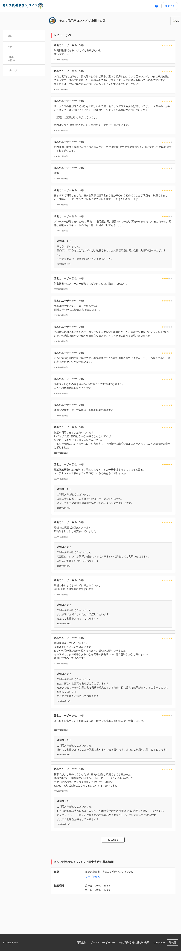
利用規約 (81, 942)
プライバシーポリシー (102, 942)
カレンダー (14, 70)
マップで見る (92, 876)
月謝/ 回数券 (11, 59)
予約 (10, 47)
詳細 (10, 35)
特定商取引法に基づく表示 (134, 942)
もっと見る (113, 840)
